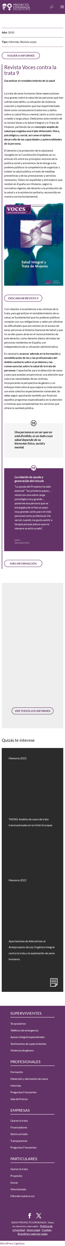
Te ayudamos (18, 1023)
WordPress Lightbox (12, 1243)
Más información (23, 563)
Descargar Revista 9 (23, 298)
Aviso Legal (33, 1230)
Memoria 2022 (17, 880)
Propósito (16, 1175)
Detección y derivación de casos (29, 1078)
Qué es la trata (19, 1120)
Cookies (46, 1230)
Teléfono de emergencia (24, 1030)
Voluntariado (18, 1189)
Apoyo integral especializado (27, 1037)
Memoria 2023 (17, 758)
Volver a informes (21, 55)
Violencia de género (22, 1050)
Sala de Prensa (19, 1099)
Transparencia (18, 1140)
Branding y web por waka (32, 1233)
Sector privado (19, 1134)
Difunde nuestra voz (22, 1196)
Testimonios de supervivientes (28, 1043)
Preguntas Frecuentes (23, 1092)
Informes (15, 1085)
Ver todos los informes (32, 710)
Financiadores (18, 1127)
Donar (14, 1182)
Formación (16, 1072)
